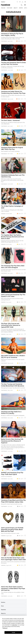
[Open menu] (25, 5)
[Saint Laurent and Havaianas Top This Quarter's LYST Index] (13, 284)
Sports (21, 8)
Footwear (9, 8)
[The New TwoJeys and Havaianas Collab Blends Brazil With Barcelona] (13, 374)
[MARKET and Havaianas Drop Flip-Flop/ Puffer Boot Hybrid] (13, 462)
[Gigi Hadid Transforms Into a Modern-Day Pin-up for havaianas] (13, 345)
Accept (13, 632)
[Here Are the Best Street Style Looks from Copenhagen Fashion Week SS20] (13, 548)
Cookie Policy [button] (14, 624)
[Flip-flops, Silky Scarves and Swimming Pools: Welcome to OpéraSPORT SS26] (13, 313)
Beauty (16, 8)
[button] (25, 41)
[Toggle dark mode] (21, 5)
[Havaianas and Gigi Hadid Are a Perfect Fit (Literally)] (13, 402)
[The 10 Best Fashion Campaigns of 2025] (13, 196)
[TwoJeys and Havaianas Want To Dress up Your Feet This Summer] (13, 52)
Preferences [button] (5, 628)
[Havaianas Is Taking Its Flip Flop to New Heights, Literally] (13, 23)
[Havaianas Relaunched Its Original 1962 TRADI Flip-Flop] (13, 137)
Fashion (3, 8)
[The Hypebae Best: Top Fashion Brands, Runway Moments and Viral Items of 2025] (13, 225)
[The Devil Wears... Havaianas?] (13, 110)
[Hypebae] (5, 5)
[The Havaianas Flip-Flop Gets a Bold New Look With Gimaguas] (13, 256)
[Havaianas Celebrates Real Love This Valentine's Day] (13, 165)
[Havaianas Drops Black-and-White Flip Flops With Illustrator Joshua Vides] (13, 490)
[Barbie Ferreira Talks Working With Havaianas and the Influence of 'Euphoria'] (13, 429)
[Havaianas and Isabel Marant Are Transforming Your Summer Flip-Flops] (13, 81)
